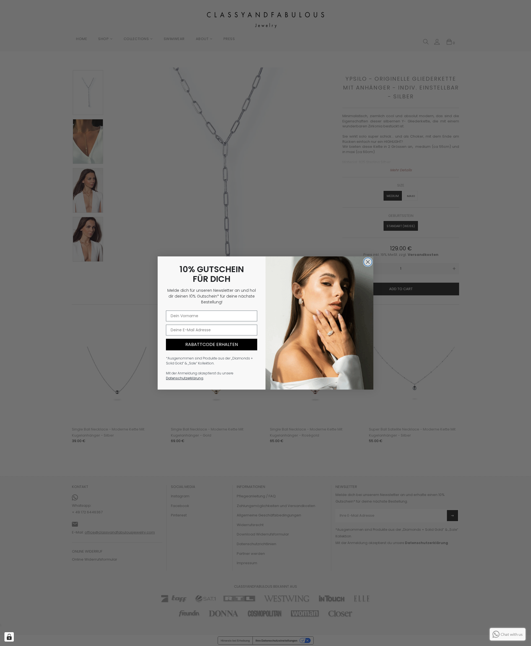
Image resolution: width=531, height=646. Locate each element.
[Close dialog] (368, 262)
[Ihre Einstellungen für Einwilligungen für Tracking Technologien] (9, 637)
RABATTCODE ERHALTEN (211, 344)
